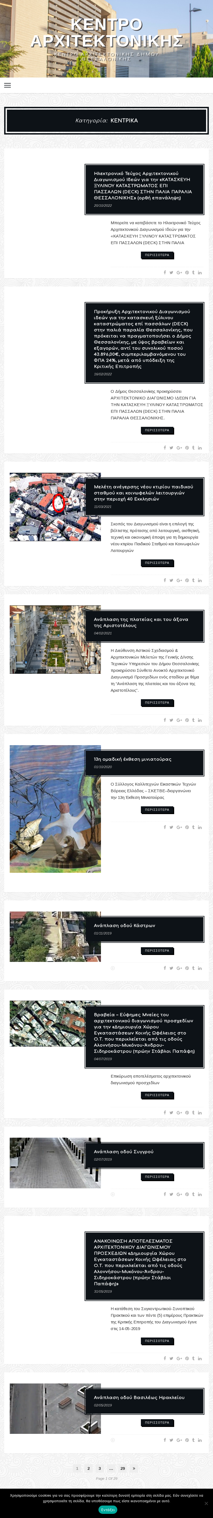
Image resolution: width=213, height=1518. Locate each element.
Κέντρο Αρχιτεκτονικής (106, 32)
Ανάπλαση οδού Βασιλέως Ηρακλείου (139, 1397)
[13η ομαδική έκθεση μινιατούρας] (55, 813)
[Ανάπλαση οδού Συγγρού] (55, 1167)
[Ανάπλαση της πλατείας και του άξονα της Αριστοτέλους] (55, 644)
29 (122, 1468)
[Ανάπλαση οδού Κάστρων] (55, 941)
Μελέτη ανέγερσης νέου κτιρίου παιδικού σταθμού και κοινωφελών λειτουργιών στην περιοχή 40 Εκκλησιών (143, 493)
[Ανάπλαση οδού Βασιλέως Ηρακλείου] (55, 1413)
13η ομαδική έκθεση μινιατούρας (133, 759)
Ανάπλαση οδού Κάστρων (124, 925)
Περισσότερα (157, 255)
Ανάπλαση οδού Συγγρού (124, 1152)
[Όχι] (206, 1503)
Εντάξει (108, 1509)
